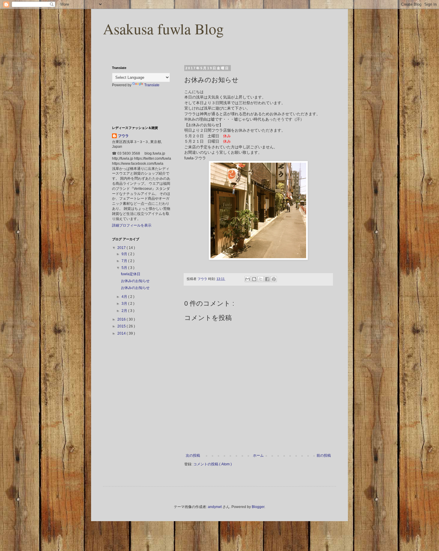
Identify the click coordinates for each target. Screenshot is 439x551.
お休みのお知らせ (135, 281)
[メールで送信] (248, 279)
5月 (125, 268)
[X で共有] (261, 279)
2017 (122, 248)
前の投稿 (324, 455)
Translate (151, 85)
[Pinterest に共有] (274, 279)
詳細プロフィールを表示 (131, 225)
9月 (125, 254)
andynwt (215, 507)
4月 (125, 297)
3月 (125, 303)
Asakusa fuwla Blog (163, 29)
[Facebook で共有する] (267, 279)
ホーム (258, 455)
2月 (125, 311)
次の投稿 (193, 455)
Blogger (258, 507)
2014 (122, 333)
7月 (125, 261)
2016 (122, 319)
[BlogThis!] (254, 279)
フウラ (123, 136)
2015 (122, 326)
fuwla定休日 (130, 274)
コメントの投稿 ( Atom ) (212, 464)
